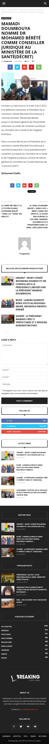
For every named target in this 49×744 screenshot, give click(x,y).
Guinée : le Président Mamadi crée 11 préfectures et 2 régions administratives (31, 321)
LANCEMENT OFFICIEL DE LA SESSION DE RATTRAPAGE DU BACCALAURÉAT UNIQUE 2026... (31, 492)
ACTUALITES (12, 10)
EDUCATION (6, 642)
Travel (33, 736)
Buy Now (42, 736)
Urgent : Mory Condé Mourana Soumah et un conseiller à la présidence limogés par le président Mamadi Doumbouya (31, 285)
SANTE (4, 654)
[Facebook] (14, 726)
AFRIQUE (5, 630)
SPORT (4, 658)
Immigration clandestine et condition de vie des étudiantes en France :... (31, 589)
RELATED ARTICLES (15, 268)
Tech (25, 736)
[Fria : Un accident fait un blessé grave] (7, 603)
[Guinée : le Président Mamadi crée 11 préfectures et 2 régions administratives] (7, 319)
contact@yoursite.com (29, 709)
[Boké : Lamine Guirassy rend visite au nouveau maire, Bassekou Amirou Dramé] (7, 303)
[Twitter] (21, 726)
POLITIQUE (6, 634)
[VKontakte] (28, 726)
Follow (43, 426)
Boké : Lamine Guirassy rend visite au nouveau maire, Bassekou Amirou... (29, 467)
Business (6, 736)
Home (3, 10)
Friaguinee (8, 61)
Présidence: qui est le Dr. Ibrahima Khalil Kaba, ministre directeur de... (30, 577)
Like (44, 421)
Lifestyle (17, 736)
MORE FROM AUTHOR (33, 268)
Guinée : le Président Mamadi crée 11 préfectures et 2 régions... (32, 478)
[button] (45, 3)
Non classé (6, 646)
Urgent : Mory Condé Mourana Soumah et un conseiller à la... (31, 453)
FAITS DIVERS (6, 638)
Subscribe (42, 432)
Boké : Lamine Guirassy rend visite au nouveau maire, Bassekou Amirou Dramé (31, 305)
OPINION (5, 650)
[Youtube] (35, 726)
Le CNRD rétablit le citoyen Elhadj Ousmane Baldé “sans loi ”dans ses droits (11, 211)
